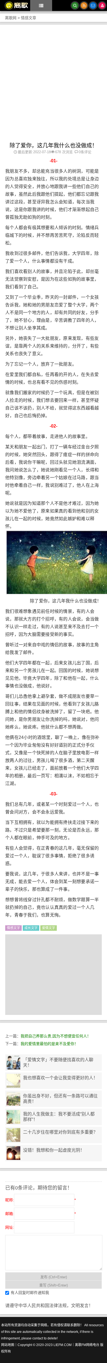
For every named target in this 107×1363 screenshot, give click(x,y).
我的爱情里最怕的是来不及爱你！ (49, 1044)
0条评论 (85, 152)
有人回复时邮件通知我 (30, 1292)
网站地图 (7, 1345)
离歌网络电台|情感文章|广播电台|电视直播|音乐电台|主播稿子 (14, 5)
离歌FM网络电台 (87, 1345)
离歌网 (10, 18)
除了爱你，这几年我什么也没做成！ (53, 146)
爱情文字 (48, 928)
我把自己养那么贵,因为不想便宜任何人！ (56, 1036)
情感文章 (28, 18)
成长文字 (31, 928)
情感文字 (13, 928)
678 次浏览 (64, 152)
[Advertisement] (53, 86)
